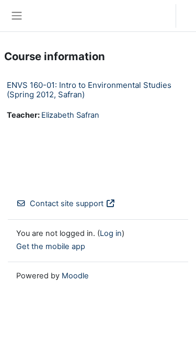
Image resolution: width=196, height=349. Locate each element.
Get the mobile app (50, 246)
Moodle (75, 275)
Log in (188, 15)
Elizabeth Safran (70, 115)
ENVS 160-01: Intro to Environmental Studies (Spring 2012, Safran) (89, 89)
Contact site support (66, 203)
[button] (158, 15)
